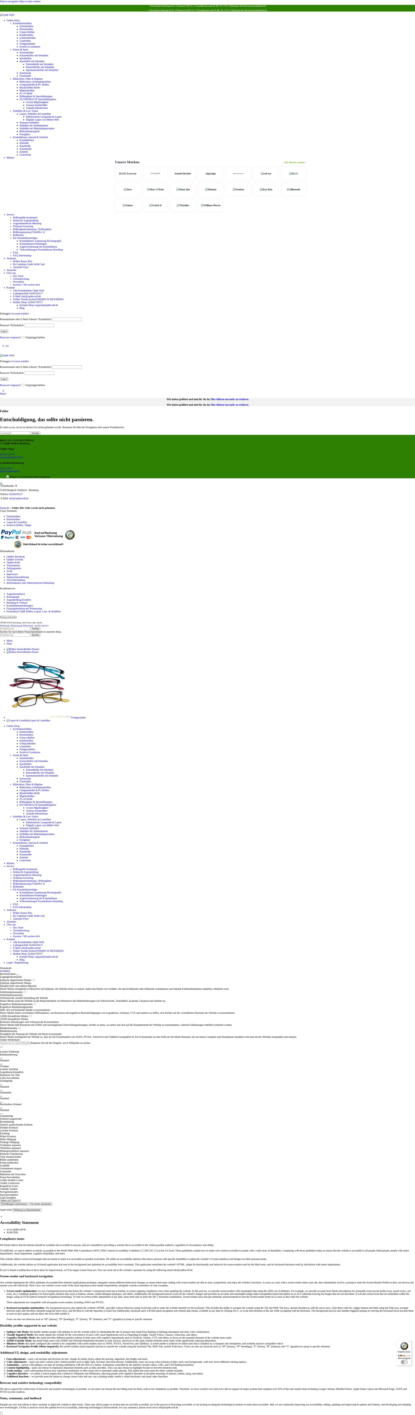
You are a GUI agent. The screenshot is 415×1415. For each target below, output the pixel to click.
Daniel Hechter (183, 173)
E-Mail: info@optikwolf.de (27, 296)
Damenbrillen (26, 26)
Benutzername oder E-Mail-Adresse (25, 319)
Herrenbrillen (26, 29)
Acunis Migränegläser (37, 102)
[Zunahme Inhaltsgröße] (1, 1058)
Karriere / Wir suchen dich (26, 284)
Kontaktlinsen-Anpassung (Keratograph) (40, 240)
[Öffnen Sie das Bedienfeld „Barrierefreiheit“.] (1, 1413)
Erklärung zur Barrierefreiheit (26, 1210)
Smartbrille (25, 146)
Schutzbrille (25, 148)
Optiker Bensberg (15, 556)
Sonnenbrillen (26, 52)
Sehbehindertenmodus (11, 992)
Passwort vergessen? (10, 337)
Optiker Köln (13, 562)
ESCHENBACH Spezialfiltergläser (37, 99)
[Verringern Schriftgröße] (1, 1090)
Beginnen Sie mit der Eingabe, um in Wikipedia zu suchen (60, 1042)
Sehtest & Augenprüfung (25, 220)
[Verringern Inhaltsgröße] (1, 1064)
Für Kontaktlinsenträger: (25, 238)
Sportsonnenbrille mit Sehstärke (42, 70)
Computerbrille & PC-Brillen (34, 84)
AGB (9, 571)
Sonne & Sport (20, 49)
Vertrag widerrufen (8, 617)
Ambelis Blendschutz (37, 108)
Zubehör (23, 151)
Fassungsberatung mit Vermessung (24, 608)
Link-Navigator (8, 1197)
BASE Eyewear (127, 173)
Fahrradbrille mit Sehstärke (39, 64)
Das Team (18, 276)
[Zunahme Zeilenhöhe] (1, 1096)
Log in (4, 331)
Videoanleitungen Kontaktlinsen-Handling (41, 249)
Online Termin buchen (38, 299)
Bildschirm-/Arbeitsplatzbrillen (35, 81)
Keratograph (12, 596)
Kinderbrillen (26, 35)
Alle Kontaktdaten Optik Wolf (28, 290)
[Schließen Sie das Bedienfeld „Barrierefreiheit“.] (17, 974)
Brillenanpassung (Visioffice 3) (29, 232)
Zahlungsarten (13, 568)
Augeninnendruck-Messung (27, 223)
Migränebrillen (27, 90)
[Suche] (1, 343)
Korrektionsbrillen (22, 23)
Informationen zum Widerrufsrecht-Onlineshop (30, 583)
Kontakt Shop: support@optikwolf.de (38, 305)
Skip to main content (29, 1)
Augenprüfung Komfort (18, 599)
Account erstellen (20, 313)
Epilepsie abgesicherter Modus (16, 980)
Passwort (12, 325)
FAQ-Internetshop (15, 580)
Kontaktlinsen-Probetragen (33, 243)
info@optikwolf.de (9, 471)
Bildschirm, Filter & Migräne (28, 78)
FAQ (15, 252)
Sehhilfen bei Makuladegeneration (36, 128)
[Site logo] (7, 14)
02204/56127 (7, 468)
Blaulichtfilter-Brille (29, 87)
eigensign (211, 173)
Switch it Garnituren (29, 46)
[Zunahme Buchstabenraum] (1, 1108)
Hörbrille (24, 143)
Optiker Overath (14, 559)
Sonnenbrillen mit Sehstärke (33, 55)
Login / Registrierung (17, 962)
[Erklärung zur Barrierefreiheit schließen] (1, 1216)
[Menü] (410, 1342)
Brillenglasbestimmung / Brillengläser (32, 229)
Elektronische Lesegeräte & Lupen (43, 116)
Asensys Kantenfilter (36, 105)
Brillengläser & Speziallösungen (35, 96)
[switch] (404, 1362)
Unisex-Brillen (27, 32)
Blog (21, 308)
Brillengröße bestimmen (25, 217)
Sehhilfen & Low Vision (25, 111)
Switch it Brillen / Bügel (18, 525)
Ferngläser (24, 134)
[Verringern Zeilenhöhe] (1, 1102)
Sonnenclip (25, 73)
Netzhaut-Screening (23, 226)
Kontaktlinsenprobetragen (19, 605)
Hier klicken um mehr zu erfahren (230, 399)
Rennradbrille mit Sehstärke (40, 67)
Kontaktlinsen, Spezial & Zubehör (30, 137)
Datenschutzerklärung (17, 577)
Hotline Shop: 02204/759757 (28, 302)
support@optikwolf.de (11, 457)
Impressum (12, 574)
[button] (207, 1066)
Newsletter (18, 281)
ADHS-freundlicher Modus (14, 1016)
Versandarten (13, 565)
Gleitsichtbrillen (27, 38)
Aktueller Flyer (21, 267)
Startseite (4, 508)
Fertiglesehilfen (27, 43)
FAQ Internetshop (22, 255)
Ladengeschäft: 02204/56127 (28, 293)
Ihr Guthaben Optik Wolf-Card (29, 264)
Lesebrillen (25, 40)
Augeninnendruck (15, 594)
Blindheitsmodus (9, 1028)
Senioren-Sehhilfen (29, 122)
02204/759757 (7, 454)
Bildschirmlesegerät (29, 131)
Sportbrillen (25, 58)
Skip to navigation (9, 1)
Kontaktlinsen (26, 140)
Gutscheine (25, 154)
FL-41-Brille (25, 93)
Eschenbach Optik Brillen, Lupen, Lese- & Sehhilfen (33, 611)
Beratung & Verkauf (16, 602)
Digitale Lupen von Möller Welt (42, 119)
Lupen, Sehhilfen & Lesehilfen (35, 113)
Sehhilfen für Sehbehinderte (33, 125)
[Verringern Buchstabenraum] (1, 1113)
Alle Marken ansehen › (295, 162)
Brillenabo (18, 235)
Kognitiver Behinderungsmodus (16, 1004)
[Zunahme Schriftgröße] (1, 1084)
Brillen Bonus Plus (22, 261)
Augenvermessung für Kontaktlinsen (38, 246)
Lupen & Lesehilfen (16, 522)
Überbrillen (25, 75)
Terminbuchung (21, 278)
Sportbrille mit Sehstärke (32, 61)
